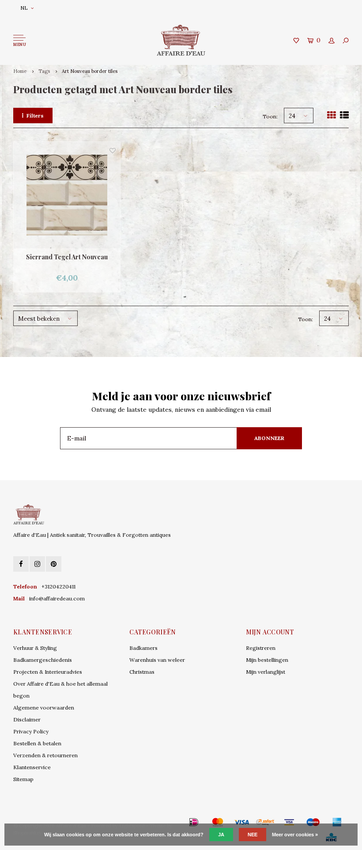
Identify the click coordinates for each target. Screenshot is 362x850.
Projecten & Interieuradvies (47, 671)
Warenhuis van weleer (157, 659)
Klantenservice (32, 767)
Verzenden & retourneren (45, 755)
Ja (221, 834)
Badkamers (143, 648)
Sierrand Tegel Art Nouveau (67, 257)
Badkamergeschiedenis (42, 659)
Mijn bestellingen (267, 659)
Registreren (260, 648)
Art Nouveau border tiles (89, 71)
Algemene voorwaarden (43, 707)
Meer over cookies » (295, 834)
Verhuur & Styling (35, 648)
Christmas (142, 671)
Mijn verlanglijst (265, 671)
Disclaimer (27, 719)
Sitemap (23, 779)
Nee (252, 834)
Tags (44, 71)
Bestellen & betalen (37, 743)
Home (19, 71)
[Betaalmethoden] (181, 822)
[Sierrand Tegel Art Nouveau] (67, 195)
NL (24, 7)
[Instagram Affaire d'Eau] (37, 564)
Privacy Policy (31, 731)
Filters (35, 115)
